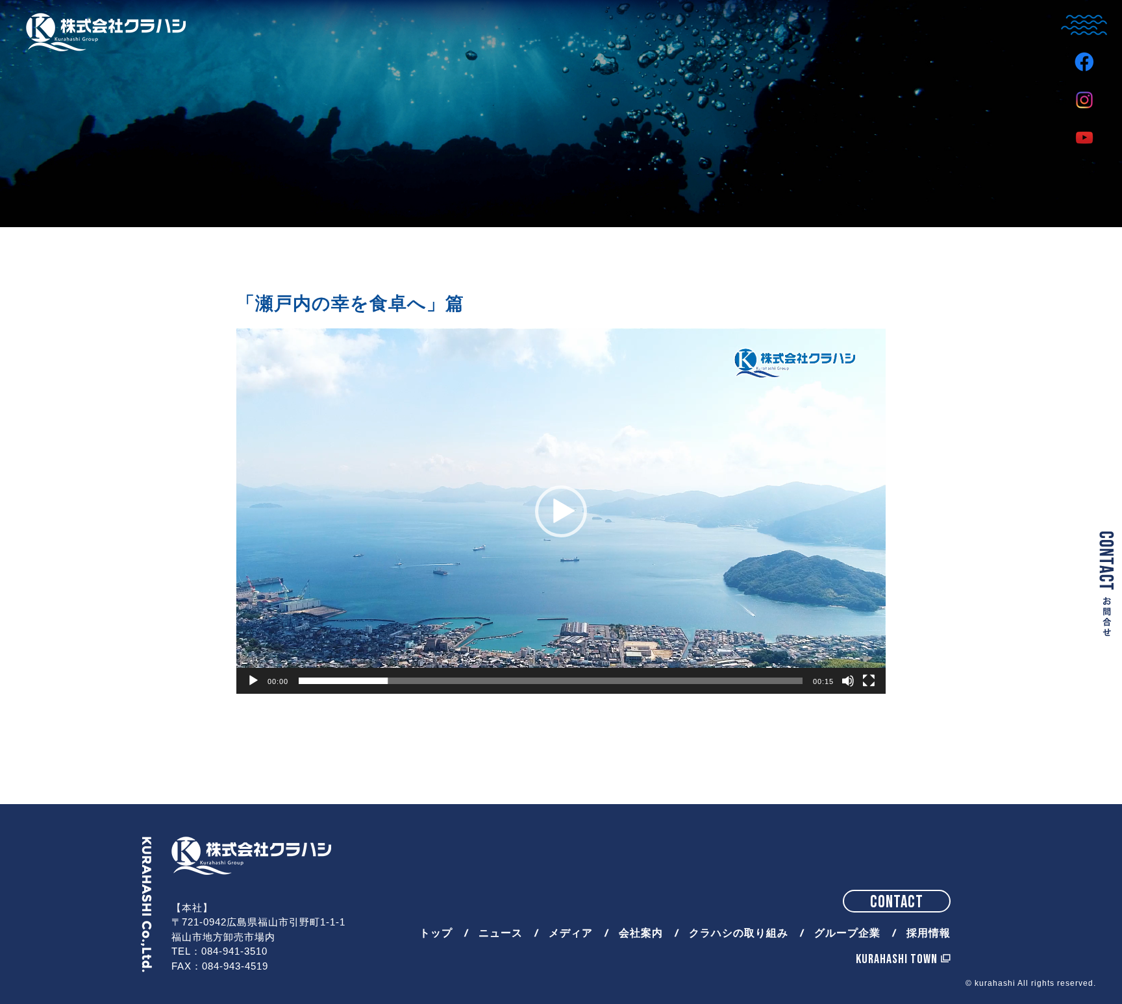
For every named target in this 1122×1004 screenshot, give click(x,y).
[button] (561, 511)
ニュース (501, 933)
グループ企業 (847, 933)
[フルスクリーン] (868, 680)
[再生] (253, 680)
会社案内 (641, 933)
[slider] (551, 681)
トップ (436, 933)
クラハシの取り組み (738, 933)
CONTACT (896, 902)
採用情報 (928, 933)
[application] (561, 511)
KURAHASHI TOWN (897, 959)
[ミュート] (848, 680)
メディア (571, 933)
